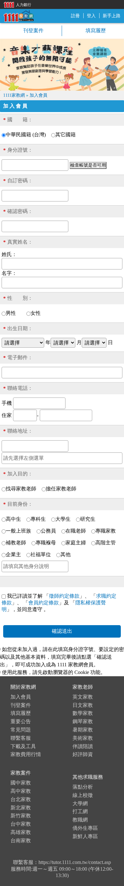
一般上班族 (18, 531)
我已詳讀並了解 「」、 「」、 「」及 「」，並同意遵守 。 (59, 602)
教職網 (80, 819)
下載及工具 (23, 746)
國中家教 (20, 782)
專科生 (38, 519)
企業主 (13, 554)
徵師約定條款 (64, 596)
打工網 (80, 811)
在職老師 (75, 531)
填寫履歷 (95, 30)
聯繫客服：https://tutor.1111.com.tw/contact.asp (62, 862)
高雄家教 (20, 832)
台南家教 (20, 840)
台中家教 (20, 824)
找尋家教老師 (21, 488)
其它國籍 (65, 134)
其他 (65, 554)
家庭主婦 (75, 542)
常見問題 (20, 729)
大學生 (63, 519)
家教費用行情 (25, 754)
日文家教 (82, 705)
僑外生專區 (85, 828)
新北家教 (20, 807)
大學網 (80, 803)
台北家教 (20, 799)
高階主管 (105, 542)
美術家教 (82, 738)
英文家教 (82, 697)
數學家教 (82, 713)
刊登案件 (33, 30)
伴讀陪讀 (82, 746)
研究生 (87, 519)
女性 (38, 313)
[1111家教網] (18, 15)
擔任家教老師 (61, 488)
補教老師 (16, 542)
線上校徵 (82, 795)
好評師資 (82, 754)
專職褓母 (46, 542)
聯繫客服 (20, 738)
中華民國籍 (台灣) (26, 134)
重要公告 (20, 721)
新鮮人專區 (85, 836)
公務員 (48, 531)
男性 (13, 313)
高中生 (13, 519)
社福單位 (41, 554)
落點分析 (82, 787)
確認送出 (62, 631)
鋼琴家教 (82, 721)
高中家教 (20, 791)
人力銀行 (16, 4)
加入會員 (20, 697)
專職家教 (105, 531)
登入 (91, 15)
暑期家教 (82, 729)
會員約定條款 (43, 602)
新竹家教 (20, 815)
